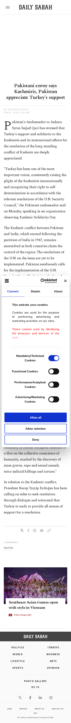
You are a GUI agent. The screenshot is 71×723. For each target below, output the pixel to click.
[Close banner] (65, 281)
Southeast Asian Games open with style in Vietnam (33, 605)
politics (8, 547)
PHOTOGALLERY (23, 615)
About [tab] (58, 291)
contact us (58, 709)
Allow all (35, 417)
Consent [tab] (13, 291)
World (18, 654)
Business (53, 654)
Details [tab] (35, 291)
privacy (23, 709)
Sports (17, 667)
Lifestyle (18, 661)
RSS (35, 713)
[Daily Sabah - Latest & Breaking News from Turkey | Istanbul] (35, 7)
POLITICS (17, 647)
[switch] (53, 371)
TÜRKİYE (53, 647)
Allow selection (35, 428)
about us (39, 709)
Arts (53, 661)
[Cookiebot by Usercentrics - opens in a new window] (42, 280)
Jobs (9, 709)
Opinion (53, 667)
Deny (35, 439)
